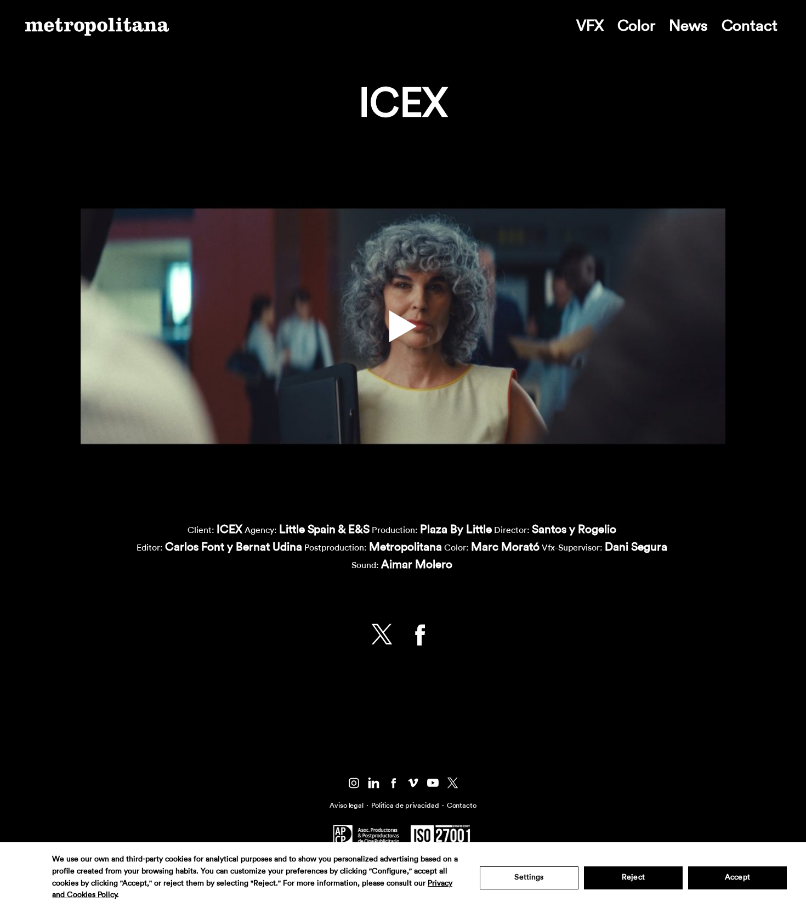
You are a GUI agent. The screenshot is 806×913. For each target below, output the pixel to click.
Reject (633, 877)
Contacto (461, 805)
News (688, 25)
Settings (528, 877)
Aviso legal (347, 805)
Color (636, 25)
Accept (737, 877)
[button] (403, 326)
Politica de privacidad (405, 805)
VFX (590, 25)
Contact (749, 25)
